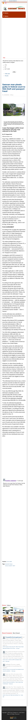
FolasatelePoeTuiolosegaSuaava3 (14, 637)
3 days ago (7, 661)
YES (6, 65)
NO (5, 67)
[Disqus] (14, 497)
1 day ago (17, 648)
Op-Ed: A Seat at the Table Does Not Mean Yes (11, 695)
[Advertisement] (14, 34)
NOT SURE (7, 69)
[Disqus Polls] (14, 457)
